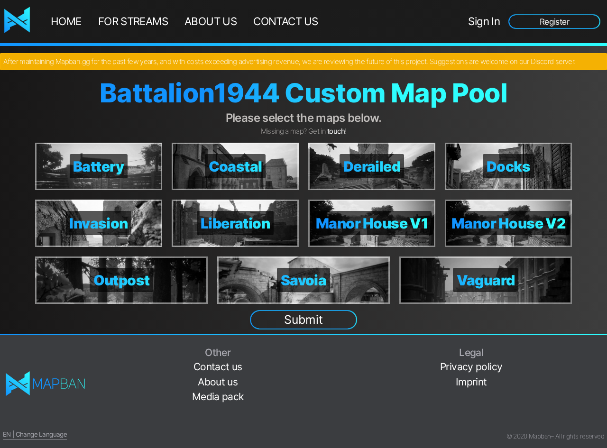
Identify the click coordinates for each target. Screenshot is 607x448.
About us (210, 21)
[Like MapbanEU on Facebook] (600, 347)
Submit (303, 319)
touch (336, 131)
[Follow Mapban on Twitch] (600, 392)
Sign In (484, 21)
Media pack (218, 396)
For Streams (133, 21)
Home (66, 21)
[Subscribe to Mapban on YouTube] (600, 407)
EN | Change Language (35, 434)
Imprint (471, 382)
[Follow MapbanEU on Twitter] (600, 362)
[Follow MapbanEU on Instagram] (600, 377)
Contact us (285, 21)
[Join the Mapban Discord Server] (600, 421)
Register (554, 22)
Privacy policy (471, 367)
